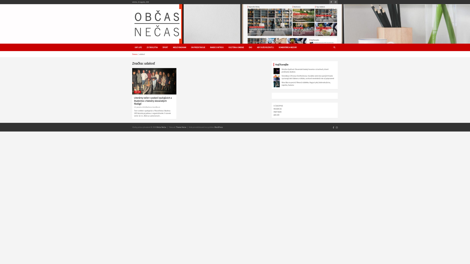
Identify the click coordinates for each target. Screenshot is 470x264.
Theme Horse (181, 127)
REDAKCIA (278, 109)
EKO (250, 47)
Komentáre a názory (288, 47)
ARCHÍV (276, 115)
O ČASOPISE (278, 106)
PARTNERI (278, 112)
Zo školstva (152, 47)
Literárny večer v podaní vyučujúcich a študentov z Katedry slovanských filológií (153, 100)
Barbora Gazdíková (153, 107)
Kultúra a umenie (236, 47)
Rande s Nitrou (217, 47)
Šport (165, 47)
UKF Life (138, 47)
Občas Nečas (161, 127)
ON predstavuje (198, 47)
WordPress (218, 127)
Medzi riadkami (179, 47)
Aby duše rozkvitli (265, 47)
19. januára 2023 (140, 107)
